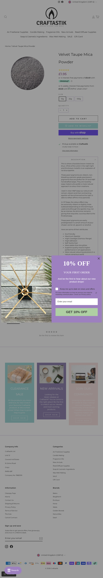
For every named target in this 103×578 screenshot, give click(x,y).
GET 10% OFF (76, 312)
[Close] (99, 258)
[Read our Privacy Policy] (96, 292)
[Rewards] (13, 570)
